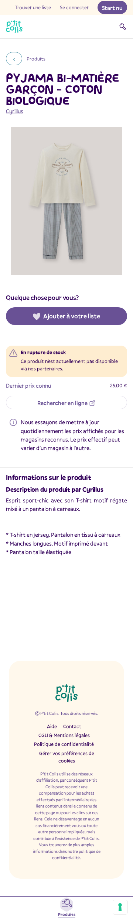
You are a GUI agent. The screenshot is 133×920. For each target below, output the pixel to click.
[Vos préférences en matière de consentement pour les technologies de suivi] (120, 907)
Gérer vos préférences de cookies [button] (66, 757)
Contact (72, 726)
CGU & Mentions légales (64, 735)
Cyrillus (14, 111)
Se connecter (74, 7)
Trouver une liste (33, 7)
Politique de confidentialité (64, 744)
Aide (52, 726)
